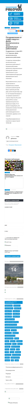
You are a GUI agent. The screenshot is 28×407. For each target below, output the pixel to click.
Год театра (13, 330)
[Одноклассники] (18, 31)
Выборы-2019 (8, 311)
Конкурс (7, 341)
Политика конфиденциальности (14, 367)
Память (14, 343)
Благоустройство (9, 308)
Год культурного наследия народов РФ (13, 327)
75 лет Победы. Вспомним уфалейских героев (11, 302)
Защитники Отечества (10, 335)
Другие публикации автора (12, 141)
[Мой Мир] (20, 31)
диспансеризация (16, 354)
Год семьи (7, 330)
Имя (6, 225)
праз (12, 360)
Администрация (8, 305)
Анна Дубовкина (12, 29)
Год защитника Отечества (10, 324)
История (16, 338)
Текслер (12, 352)
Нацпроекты (19, 341)
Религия (7, 349)
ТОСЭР (6, 352)
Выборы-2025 (8, 316)
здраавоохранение (15, 357)
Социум (7, 27)
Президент (7, 346)
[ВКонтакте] (16, 31)
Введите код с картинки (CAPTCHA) (11, 251)
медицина (7, 360)
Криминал (13, 341)
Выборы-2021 (8, 313)
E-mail (7, 231)
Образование (18, 145)
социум (16, 360)
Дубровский (15, 332)
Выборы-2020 (16, 311)
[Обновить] (8, 245)
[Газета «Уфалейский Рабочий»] (14, 10)
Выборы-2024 (16, 313)
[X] (22, 31)
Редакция (8, 373)
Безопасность (17, 305)
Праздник (11, 145)
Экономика (18, 352)
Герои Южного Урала (9, 319)
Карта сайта (9, 380)
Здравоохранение (9, 338)
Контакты (8, 377)
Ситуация (13, 349)
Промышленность (15, 346)
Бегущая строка (15, 27)
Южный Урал (8, 354)
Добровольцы (8, 332)
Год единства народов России (11, 322)
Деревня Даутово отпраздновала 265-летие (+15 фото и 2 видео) (14, 176)
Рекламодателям (10, 370)
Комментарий (8, 207)
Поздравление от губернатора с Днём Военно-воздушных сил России (14, 193)
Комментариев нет (13, 33)
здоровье (7, 357)
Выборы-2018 (18, 308)
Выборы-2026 (16, 316)
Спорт (18, 349)
